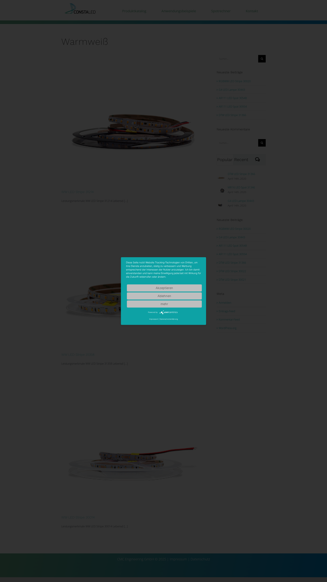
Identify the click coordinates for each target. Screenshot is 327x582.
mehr (164, 304)
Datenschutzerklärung (169, 319)
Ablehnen (164, 296)
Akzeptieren (164, 288)
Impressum (153, 319)
